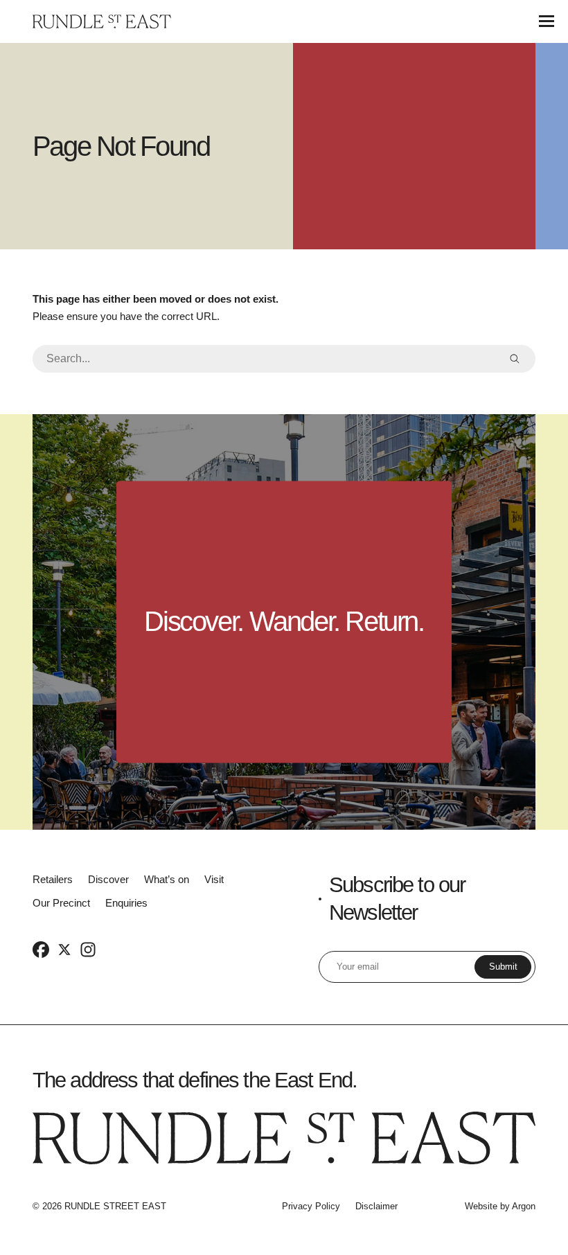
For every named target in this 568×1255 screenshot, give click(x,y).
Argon (523, 1206)
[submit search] (515, 359)
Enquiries (126, 903)
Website (481, 1206)
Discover (108, 879)
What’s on (166, 879)
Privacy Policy (311, 1206)
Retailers (53, 879)
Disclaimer (376, 1206)
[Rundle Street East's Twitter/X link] (64, 949)
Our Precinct (61, 903)
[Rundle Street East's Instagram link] (88, 949)
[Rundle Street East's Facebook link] (41, 949)
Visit (214, 879)
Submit (503, 966)
